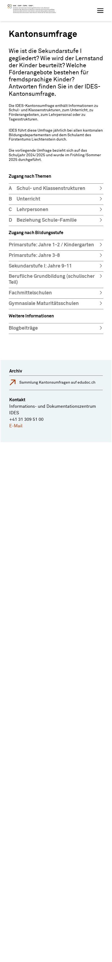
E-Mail (16, 426)
